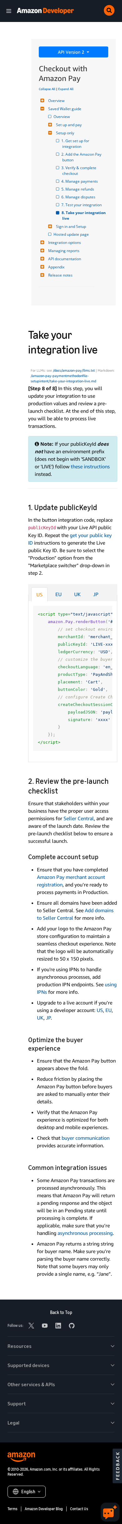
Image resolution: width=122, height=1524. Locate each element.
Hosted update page (71, 234)
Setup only (65, 133)
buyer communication (85, 1138)
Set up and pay (69, 124)
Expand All (66, 89)
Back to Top (61, 1312)
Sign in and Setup (71, 226)
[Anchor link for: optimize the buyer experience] (63, 1047)
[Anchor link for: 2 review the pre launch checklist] (61, 790)
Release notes (60, 275)
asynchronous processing (85, 1233)
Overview (56, 100)
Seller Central (79, 818)
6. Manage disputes (78, 197)
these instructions (90, 466)
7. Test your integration (82, 204)
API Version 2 (71, 52)
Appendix (56, 267)
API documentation (64, 258)
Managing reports (63, 250)
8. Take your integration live (84, 215)
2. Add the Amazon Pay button (82, 157)
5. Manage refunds (78, 189)
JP (96, 594)
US (39, 594)
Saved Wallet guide (64, 108)
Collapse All (47, 89)
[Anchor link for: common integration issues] (110, 1167)
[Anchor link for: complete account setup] (102, 856)
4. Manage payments (80, 181)
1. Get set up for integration (76, 143)
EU (58, 594)
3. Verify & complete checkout (79, 170)
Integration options (64, 242)
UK (77, 594)
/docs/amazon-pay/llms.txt (74, 370)
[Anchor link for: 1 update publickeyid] (100, 507)
